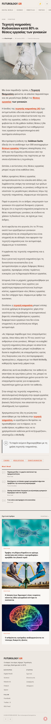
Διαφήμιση (30, 682)
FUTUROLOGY (12, 3)
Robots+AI (31, 10)
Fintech (42, 10)
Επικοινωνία (30, 678)
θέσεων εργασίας (10, 148)
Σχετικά (29, 674)
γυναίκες (6, 460)
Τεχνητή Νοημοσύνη (35, 460)
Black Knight (8, 38)
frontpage (11, 19)
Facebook (7, 698)
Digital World (7, 10)
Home (3, 19)
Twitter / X (7, 702)
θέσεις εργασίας (18, 460)
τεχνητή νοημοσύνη (23, 305)
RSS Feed (7, 706)
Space (6, 690)
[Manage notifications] (45, 719)
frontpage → (45, 516)
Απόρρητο (29, 686)
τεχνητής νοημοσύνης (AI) (27, 108)
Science (20, 10)
